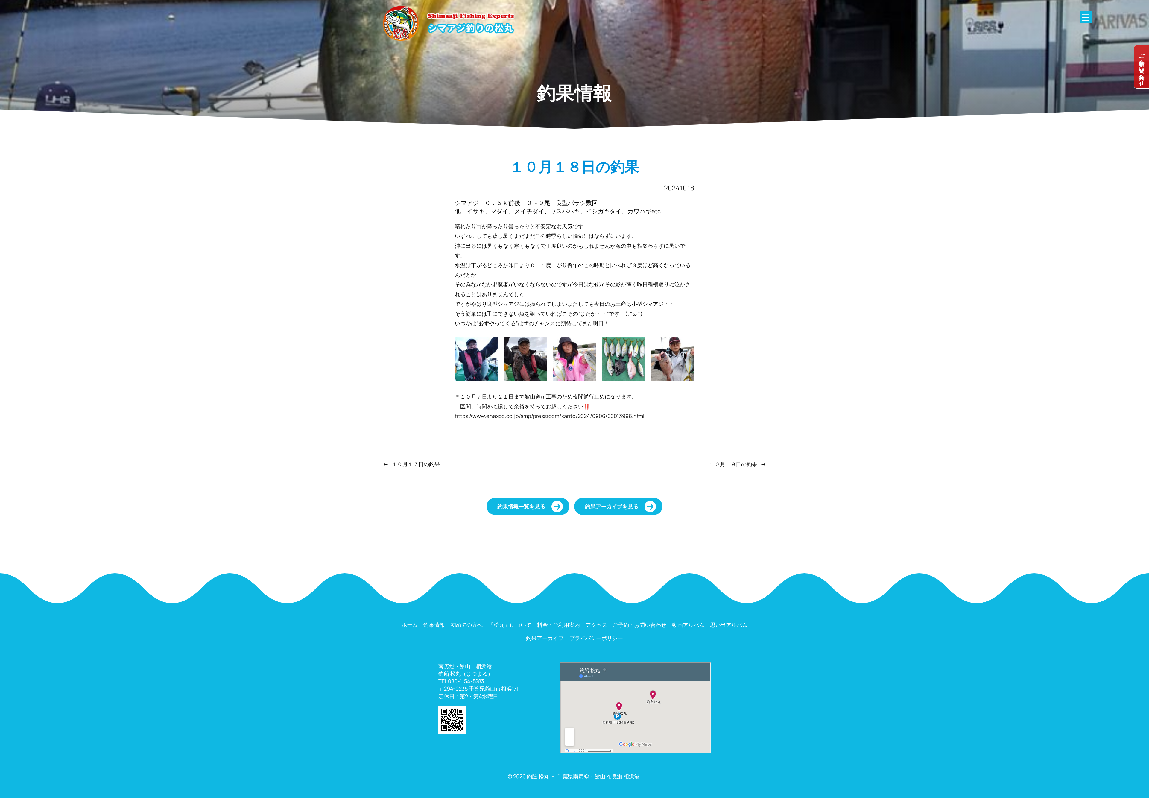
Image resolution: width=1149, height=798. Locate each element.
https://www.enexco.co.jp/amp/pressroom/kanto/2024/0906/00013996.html (549, 415)
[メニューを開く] (1086, 17)
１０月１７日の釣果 (416, 464)
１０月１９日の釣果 (733, 464)
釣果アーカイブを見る (612, 506)
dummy (1141, 66)
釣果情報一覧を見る (521, 506)
